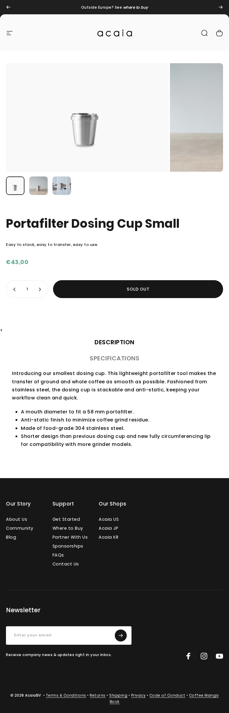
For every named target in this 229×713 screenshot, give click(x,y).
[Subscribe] (121, 635)
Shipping (118, 695)
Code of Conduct (167, 695)
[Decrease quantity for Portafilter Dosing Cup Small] (13, 289)
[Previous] (8, 7)
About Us (16, 519)
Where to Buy (67, 528)
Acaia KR (108, 537)
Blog (11, 537)
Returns (98, 695)
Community (19, 528)
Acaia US (109, 519)
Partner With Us (70, 537)
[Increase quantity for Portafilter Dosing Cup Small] (41, 289)
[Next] (220, 7)
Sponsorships (67, 546)
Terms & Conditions (66, 695)
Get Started (66, 519)
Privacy (138, 695)
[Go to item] (15, 185)
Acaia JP (108, 528)
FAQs (58, 555)
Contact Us (65, 564)
